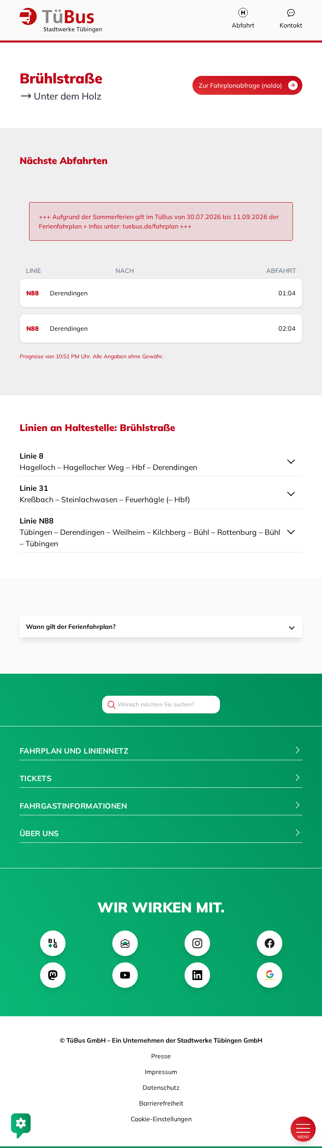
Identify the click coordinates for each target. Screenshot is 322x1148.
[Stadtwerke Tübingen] (43, 20)
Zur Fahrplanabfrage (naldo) (240, 85)
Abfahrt (243, 25)
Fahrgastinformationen (73, 806)
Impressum (161, 1072)
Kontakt (291, 25)
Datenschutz (161, 1087)
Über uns (39, 833)
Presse (161, 1056)
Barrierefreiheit (161, 1103)
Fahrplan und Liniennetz (74, 751)
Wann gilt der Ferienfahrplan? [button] (70, 626)
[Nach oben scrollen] (303, 1102)
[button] (161, 460)
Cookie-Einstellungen (161, 1119)
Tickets (35, 778)
